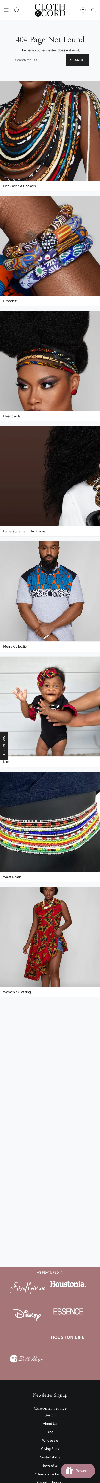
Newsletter (50, 1466)
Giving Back (50, 1449)
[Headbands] (50, 361)
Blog (50, 1432)
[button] (17, 10)
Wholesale (50, 1440)
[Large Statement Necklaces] (50, 476)
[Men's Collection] (50, 591)
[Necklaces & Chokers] (50, 131)
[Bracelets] (50, 246)
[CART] (93, 10)
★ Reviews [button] (4, 746)
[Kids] (50, 707)
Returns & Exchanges (50, 1474)
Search (77, 60)
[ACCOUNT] (83, 10)
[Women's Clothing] (50, 937)
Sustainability (50, 1457)
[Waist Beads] (50, 822)
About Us (50, 1424)
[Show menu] (6, 10)
